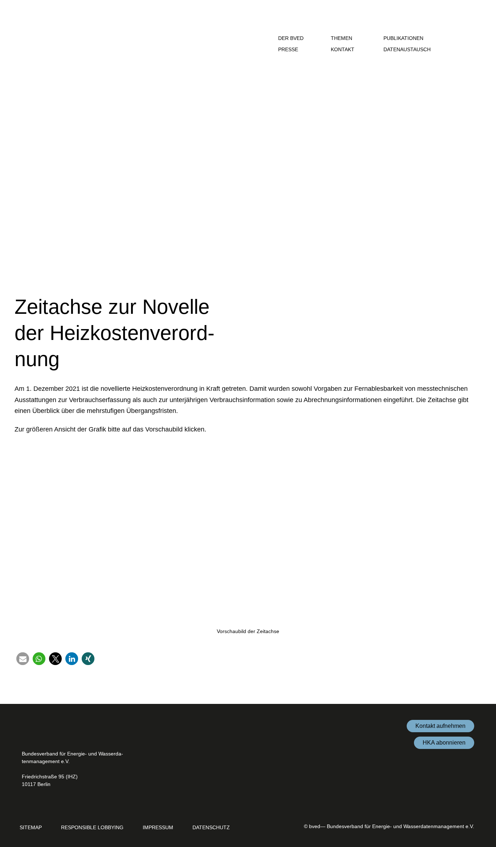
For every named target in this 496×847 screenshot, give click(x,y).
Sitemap (31, 827)
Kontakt (342, 49)
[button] (462, 38)
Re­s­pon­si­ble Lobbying (92, 827)
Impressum (158, 827)
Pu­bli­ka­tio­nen (404, 38)
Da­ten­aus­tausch (407, 49)
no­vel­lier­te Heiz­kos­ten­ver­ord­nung (149, 388)
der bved (291, 38)
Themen (342, 38)
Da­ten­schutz (211, 827)
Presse (289, 49)
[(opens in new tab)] (465, 803)
